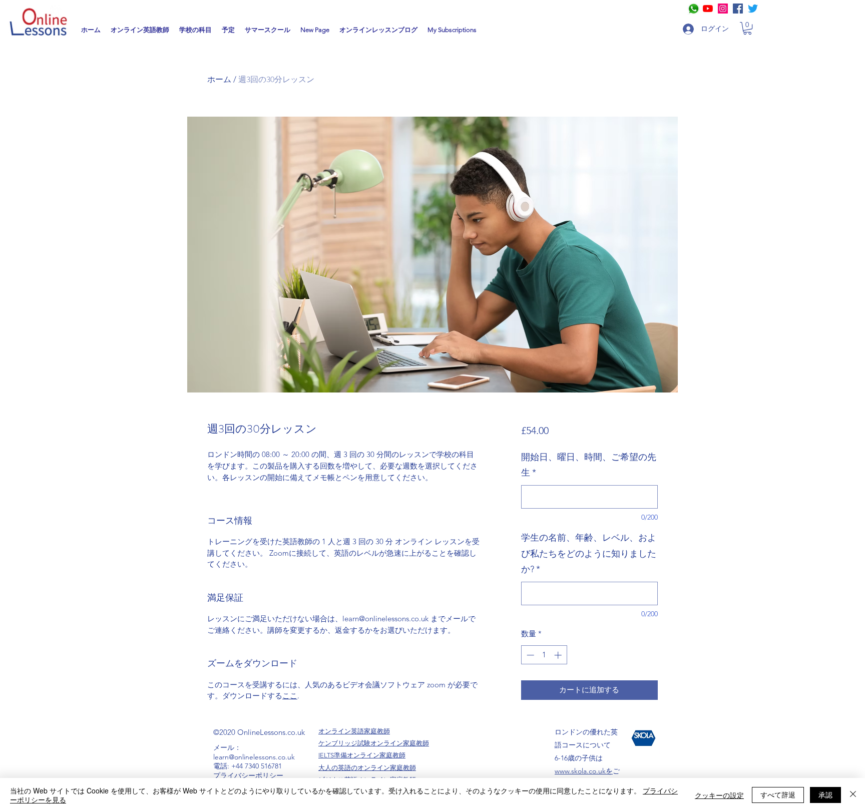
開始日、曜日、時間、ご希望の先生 (588, 465)
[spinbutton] (544, 655)
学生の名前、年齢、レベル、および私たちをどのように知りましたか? (588, 553)
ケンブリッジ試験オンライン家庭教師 (373, 743)
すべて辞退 (777, 794)
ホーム (219, 79)
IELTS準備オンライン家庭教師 (361, 755)
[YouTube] (708, 9)
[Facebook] (738, 9)
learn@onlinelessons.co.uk (254, 756)
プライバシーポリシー (248, 775)
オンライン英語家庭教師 (354, 731)
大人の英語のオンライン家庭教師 (367, 767)
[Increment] (559, 655)
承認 (825, 794)
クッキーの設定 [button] (719, 795)
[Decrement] (529, 655)
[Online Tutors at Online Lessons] (723, 9)
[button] (747, 28)
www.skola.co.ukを (584, 770)
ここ (289, 695)
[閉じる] (853, 795)
